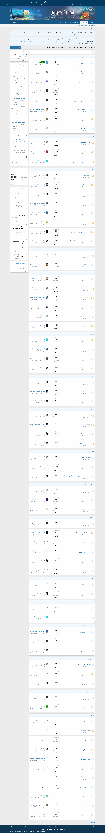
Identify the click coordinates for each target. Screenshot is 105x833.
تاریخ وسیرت (88, 409)
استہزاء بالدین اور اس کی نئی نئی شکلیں (30, 203)
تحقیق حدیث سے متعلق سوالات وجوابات (75, 162)
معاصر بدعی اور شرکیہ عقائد (79, 240)
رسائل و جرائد (34, 3)
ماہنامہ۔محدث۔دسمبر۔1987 (35, 758)
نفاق (89, 203)
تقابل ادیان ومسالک (85, 452)
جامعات (88, 118)
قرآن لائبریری (44, 3)
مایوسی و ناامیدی (38, 523)
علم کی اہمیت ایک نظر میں (36, 706)
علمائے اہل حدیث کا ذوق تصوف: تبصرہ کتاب (30, 508)
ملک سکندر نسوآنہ (18, 254)
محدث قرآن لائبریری (83, 777)
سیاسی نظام (86, 382)
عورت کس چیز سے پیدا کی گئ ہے (34, 607)
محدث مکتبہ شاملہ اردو (81, 787)
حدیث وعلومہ (85, 151)
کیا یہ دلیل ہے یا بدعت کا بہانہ (33, 212)
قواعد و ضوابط (52, 826)
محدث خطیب (24, 3)
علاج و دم (87, 593)
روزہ (89, 297)
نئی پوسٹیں (22, 65)
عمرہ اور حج (86, 316)
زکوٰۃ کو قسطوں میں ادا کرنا (35, 306)
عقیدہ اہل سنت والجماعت (80, 232)
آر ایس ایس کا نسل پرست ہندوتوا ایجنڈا (30, 457)
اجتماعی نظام (88, 376)
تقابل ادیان (85, 457)
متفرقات (87, 326)
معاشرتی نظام (85, 400)
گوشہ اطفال (86, 707)
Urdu (91, 826)
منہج (89, 222)
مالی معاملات (85, 367)
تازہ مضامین (85, 806)
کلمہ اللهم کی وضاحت (37, 128)
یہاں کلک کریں (73, 34)
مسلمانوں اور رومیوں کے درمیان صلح (32, 805)
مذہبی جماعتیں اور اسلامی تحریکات (76, 476)
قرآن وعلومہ (85, 142)
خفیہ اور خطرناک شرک (37, 730)
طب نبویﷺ (86, 585)
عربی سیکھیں (85, 128)
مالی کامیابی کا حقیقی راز (35, 367)
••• (11, 205)
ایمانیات (87, 175)
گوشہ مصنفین (85, 815)
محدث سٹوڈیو (85, 721)
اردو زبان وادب (84, 673)
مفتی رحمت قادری (19, 193)
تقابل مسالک (85, 466)
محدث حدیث (86, 740)
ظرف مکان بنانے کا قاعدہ (36, 673)
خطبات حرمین (85, 641)
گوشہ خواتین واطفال (85, 692)
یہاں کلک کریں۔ (66, 43)
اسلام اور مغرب (85, 552)
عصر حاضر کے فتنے (83, 532)
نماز (89, 288)
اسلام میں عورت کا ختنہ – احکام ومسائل (31, 584)
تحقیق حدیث (21, 165)
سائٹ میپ (87, 51)
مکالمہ (88, 608)
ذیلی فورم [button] (87, 73)
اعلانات (88, 91)
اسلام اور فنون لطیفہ (82, 560)
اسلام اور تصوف (88, 484)
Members (65, 22)
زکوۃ (89, 306)
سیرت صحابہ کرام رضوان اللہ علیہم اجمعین (18, 130)
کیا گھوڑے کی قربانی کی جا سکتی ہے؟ (32, 316)
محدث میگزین (64, 3)
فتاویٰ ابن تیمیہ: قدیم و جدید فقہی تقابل (30, 254)
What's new (75, 22)
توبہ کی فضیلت (40, 640)
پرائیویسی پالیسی (39, 826)
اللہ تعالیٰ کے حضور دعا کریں (78, 101)
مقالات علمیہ (85, 651)
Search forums (82, 25)
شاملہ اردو (5, 3)
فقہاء (23, 91)
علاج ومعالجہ (88, 578)
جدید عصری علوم (84, 542)
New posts (91, 25)
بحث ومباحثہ (88, 602)
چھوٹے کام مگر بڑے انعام (36, 631)
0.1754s (23, 831)
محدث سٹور (94, 3)
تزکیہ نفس (86, 490)
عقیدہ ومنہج (88, 169)
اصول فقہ (87, 264)
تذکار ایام (86, 433)
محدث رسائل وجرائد (83, 767)
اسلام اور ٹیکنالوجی (82, 570)
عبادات (91, 273)
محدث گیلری (15, 3)
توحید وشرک (86, 184)
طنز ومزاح (86, 684)
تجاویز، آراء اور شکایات (80, 82)
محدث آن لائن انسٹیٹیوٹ (81, 796)
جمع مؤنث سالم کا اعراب (36, 664)
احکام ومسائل (20, 110)
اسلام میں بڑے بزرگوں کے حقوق (34, 358)
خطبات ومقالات (88, 626)
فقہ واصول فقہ (88, 249)
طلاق (89, 349)
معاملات (91, 334)
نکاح (89, 339)
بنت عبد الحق (30, 73)
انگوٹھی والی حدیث (38, 151)
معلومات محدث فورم (83, 63)
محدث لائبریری (83, 3)
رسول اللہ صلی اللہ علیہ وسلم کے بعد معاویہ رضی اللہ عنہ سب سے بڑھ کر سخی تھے (18, 117)
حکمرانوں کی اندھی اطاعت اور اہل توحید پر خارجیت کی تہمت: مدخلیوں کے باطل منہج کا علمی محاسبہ (18, 141)
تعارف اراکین (85, 71)
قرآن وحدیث (89, 137)
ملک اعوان (30, 162)
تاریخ (88, 415)
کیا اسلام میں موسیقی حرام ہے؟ (34, 560)
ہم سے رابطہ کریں (65, 826)
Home (91, 22)
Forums (84, 22)
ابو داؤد (31, 195)
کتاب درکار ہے (40, 81)
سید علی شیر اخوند (18, 239)
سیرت (89, 424)
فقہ (89, 255)
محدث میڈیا (55, 3)
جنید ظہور (15, 184)
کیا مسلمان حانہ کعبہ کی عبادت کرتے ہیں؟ (30, 184)
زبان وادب (89, 659)
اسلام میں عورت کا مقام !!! (36, 697)
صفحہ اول (17, 826)
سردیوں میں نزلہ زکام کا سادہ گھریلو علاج (30, 593)
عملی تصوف (86, 509)
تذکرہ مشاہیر (85, 443)
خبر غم (42, 99)
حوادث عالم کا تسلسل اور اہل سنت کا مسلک (30, 231)
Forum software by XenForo (52, 829)
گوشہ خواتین (85, 697)
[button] (70, 22)
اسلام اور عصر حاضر (86, 517)
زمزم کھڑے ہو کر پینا (37, 297)
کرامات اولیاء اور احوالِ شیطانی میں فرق (30, 499)
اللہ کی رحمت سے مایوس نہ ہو (34, 570)
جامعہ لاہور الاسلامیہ (82, 109)
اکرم (32, 64)
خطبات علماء (85, 632)
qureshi (30, 510)
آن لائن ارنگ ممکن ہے (37, 795)
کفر (89, 194)
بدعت (89, 212)
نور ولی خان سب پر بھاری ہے (35, 682)
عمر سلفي (29, 101)
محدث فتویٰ (74, 3)
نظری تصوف (86, 499)
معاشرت (88, 358)
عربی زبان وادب (84, 664)
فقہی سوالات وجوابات (82, 618)
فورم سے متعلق (88, 57)
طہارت (88, 278)
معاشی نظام (86, 391)
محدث (101, 3)
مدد (30, 826)
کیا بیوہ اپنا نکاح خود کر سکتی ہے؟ (32, 339)
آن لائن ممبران (21, 51)
